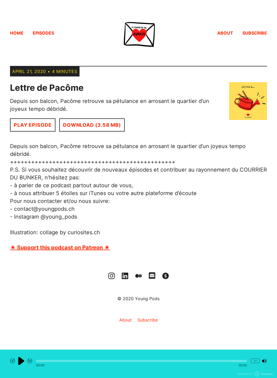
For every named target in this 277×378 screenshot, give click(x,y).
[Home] (138, 33)
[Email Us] (152, 275)
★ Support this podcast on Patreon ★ (60, 247)
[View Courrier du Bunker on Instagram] (111, 276)
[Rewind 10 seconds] (12, 361)
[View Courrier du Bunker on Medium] (138, 276)
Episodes (43, 33)
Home (17, 33)
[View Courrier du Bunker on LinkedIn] (125, 276)
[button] (141, 361)
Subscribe (254, 33)
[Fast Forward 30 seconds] (29, 361)
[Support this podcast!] (165, 276)
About (225, 33)
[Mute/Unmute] (264, 361)
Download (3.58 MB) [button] (92, 125)
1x (255, 360)
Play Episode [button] (33, 125)
